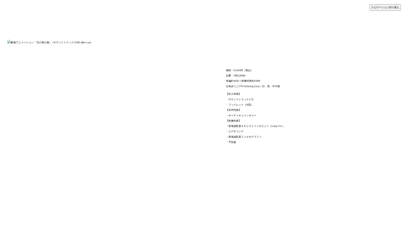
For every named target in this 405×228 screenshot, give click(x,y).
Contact (15, 31)
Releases (16, 15)
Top (12, 5)
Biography (16, 20)
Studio (14, 26)
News (13, 10)
